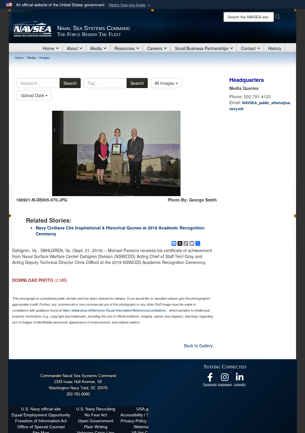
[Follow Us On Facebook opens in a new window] (210, 378)
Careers (154, 48)
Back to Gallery (198, 345)
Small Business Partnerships (201, 48)
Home (48, 48)
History (274, 48)
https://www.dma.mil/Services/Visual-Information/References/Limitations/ (114, 310)
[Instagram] (224, 378)
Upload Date (33, 95)
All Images (165, 83)
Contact (248, 48)
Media (96, 48)
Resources (124, 48)
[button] (130, 5)
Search (70, 83)
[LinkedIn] (239, 378)
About (72, 48)
